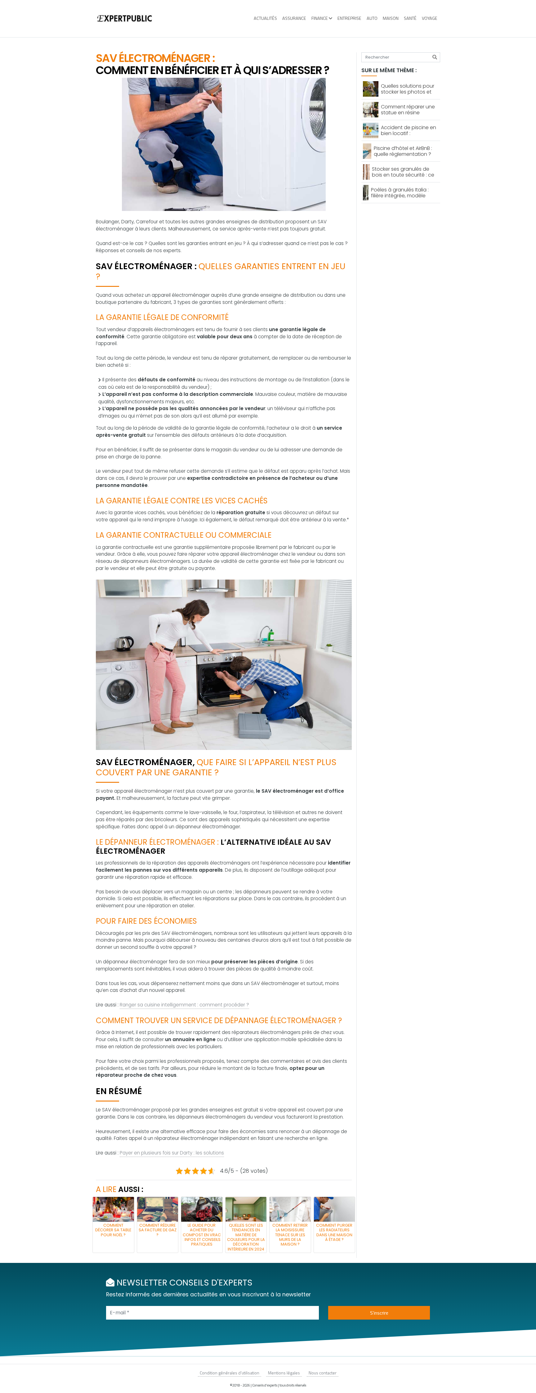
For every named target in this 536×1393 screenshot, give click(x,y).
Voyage (429, 18)
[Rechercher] (434, 57)
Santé (410, 18)
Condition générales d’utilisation (229, 1372)
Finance (319, 18)
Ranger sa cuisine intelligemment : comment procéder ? (184, 1004)
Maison (391, 18)
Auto (372, 18)
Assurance (294, 18)
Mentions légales (284, 1372)
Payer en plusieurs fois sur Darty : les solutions (172, 1153)
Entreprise (349, 18)
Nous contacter (323, 1372)
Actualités (265, 18)
